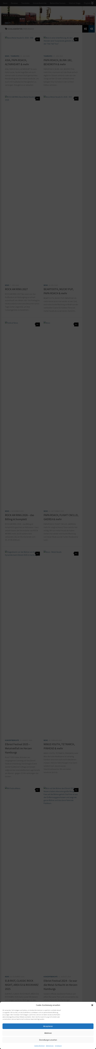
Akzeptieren (48, 1026)
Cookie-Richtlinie (39, 1046)
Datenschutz (50, 1046)
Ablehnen (48, 1033)
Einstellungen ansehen (48, 1040)
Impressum (58, 1046)
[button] (92, 1005)
